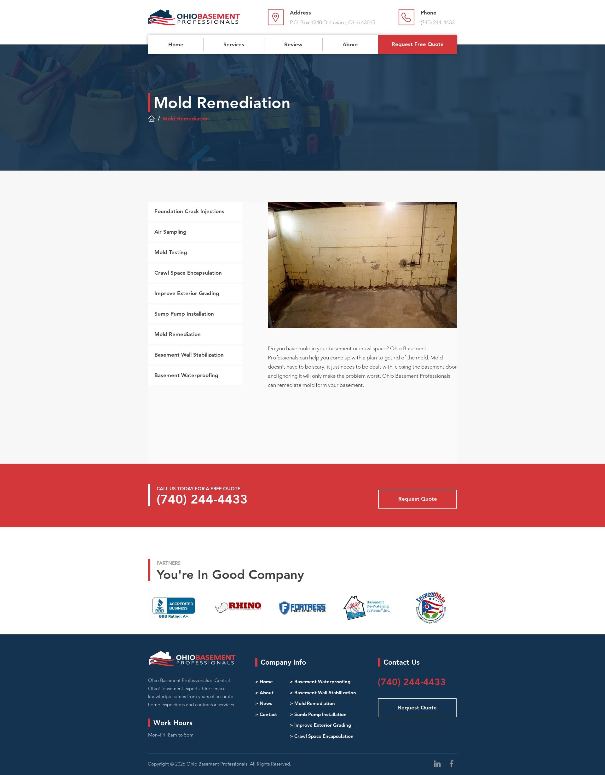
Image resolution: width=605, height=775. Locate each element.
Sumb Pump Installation (320, 714)
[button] (234, 44)
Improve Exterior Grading (322, 725)
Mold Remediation (314, 703)
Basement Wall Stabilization (325, 693)
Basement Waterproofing (322, 682)
